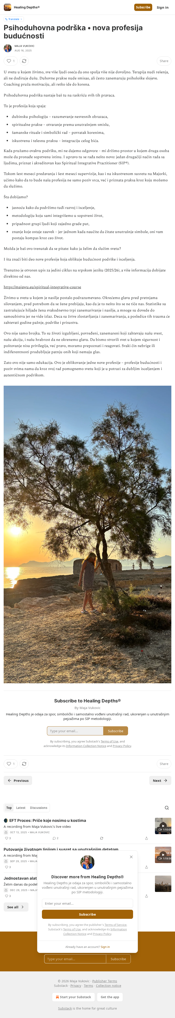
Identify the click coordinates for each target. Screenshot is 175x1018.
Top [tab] (9, 808)
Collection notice (108, 985)
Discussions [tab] (38, 808)
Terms (88, 985)
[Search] (166, 807)
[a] (163, 826)
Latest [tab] (21, 808)
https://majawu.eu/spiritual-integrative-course (42, 287)
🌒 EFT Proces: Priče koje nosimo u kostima (45, 820)
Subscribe (143, 7)
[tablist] (27, 807)
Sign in (163, 7)
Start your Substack (75, 997)
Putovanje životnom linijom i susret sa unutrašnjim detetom (61, 849)
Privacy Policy (102, 934)
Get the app (110, 997)
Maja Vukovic (24, 46)
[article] (87, 829)
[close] (131, 857)
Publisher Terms (104, 981)
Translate (13, 19)
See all (12, 907)
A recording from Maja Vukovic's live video (37, 826)
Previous (21, 780)
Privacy (75, 985)
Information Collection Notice (86, 746)
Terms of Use (72, 929)
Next (157, 780)
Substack (65, 1008)
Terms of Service (115, 925)
